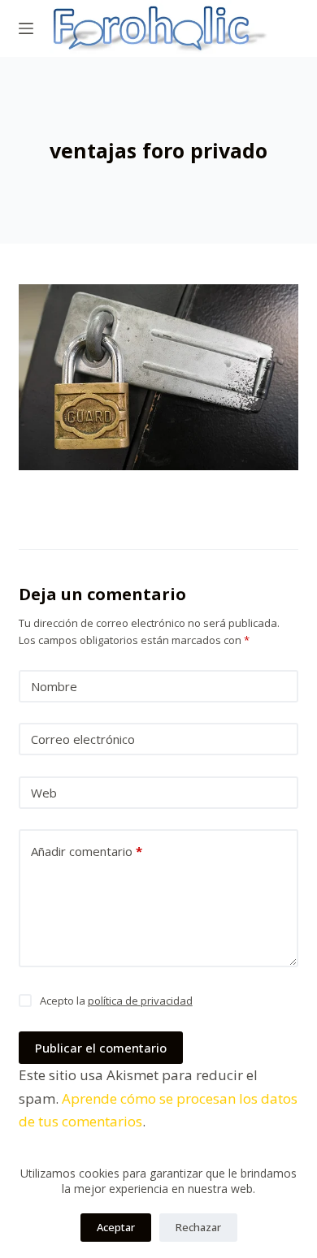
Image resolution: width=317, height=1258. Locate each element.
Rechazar (198, 1227)
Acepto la (116, 1000)
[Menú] (26, 28)
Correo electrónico (83, 739)
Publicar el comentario (101, 1048)
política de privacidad (140, 1000)
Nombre (54, 686)
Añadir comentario (86, 851)
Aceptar (116, 1227)
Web (44, 793)
